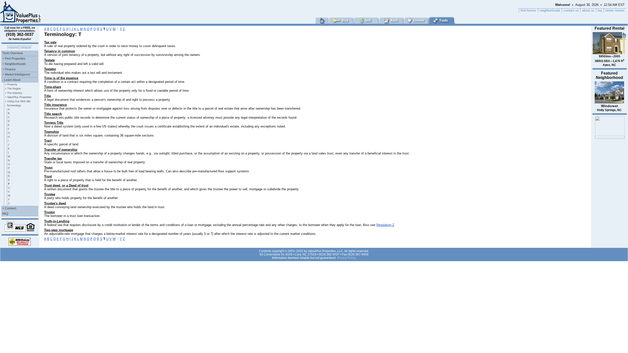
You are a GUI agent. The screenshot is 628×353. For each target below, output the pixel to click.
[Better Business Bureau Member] (20, 244)
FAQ (5, 213)
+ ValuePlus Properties (18, 97)
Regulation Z (385, 225)
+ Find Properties (13, 58)
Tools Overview (12, 53)
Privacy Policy (346, 258)
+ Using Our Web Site (18, 101)
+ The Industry (13, 92)
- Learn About (11, 80)
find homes (528, 10)
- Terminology (13, 105)
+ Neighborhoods (14, 64)
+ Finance (9, 69)
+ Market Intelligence (16, 74)
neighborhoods (550, 10)
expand (13, 47)
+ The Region (13, 88)
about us (588, 10)
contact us (571, 10)
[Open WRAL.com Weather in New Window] (610, 137)
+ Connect (9, 208)
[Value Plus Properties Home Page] (21, 22)
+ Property (11, 84)
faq (600, 10)
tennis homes (615, 10)
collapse (25, 47)
